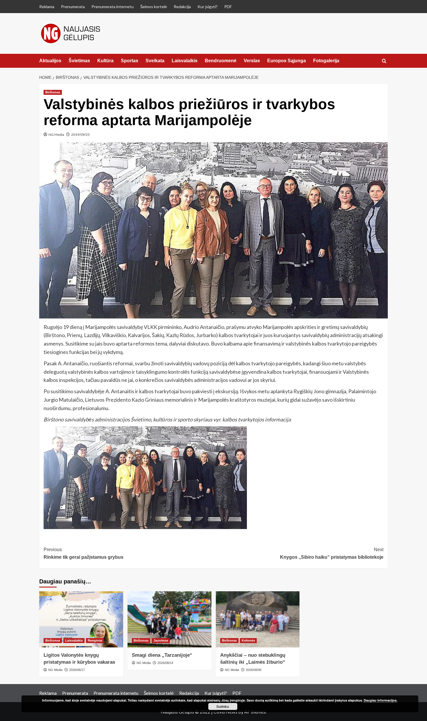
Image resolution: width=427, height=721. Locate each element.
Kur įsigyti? (208, 6)
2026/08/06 (253, 670)
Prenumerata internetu (113, 6)
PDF (228, 6)
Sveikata (155, 60)
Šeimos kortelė (153, 6)
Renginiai (95, 640)
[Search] (384, 61)
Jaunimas (160, 640)
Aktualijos (50, 60)
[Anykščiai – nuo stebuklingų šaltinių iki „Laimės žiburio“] (258, 619)
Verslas (252, 60)
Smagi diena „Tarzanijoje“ (162, 655)
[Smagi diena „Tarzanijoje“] (169, 619)
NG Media (56, 134)
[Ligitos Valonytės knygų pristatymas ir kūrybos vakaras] (81, 619)
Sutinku (222, 706)
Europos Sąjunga (286, 60)
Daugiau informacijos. (380, 700)
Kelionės (248, 640)
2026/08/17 (77, 670)
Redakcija (182, 6)
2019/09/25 (80, 134)
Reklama (46, 6)
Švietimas (79, 60)
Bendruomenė (220, 60)
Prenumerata (73, 6)
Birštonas (52, 92)
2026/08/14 (165, 663)
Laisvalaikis (185, 60)
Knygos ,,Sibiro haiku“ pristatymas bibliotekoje (331, 553)
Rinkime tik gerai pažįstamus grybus (83, 553)
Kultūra (105, 60)
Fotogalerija (326, 60)
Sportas (129, 60)
